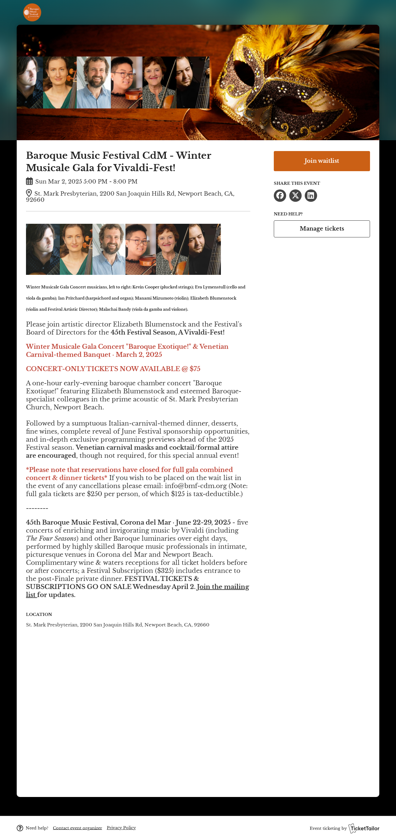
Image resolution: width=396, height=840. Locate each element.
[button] (77, 827)
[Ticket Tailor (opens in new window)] (363, 828)
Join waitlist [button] (322, 161)
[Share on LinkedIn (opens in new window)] (311, 195)
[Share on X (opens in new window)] (295, 195)
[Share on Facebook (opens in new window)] (280, 195)
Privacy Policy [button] (121, 827)
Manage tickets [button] (322, 228)
